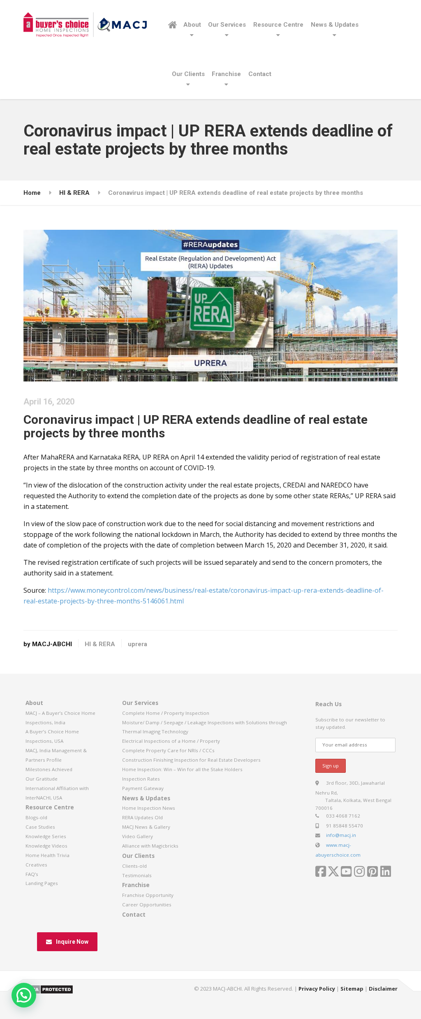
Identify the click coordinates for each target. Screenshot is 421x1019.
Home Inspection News (148, 808)
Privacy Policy (316, 988)
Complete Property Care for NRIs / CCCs (168, 750)
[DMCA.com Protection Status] (48, 988)
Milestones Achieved (48, 769)
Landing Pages (41, 883)
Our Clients (188, 74)
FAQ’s (31, 874)
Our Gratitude (41, 779)
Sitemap (351, 988)
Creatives (36, 865)
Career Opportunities (146, 904)
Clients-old (134, 866)
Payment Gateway (143, 788)
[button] (24, 995)
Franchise (226, 74)
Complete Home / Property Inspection (165, 713)
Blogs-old (36, 817)
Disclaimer (383, 988)
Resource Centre (278, 24)
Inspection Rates (141, 779)
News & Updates (335, 24)
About (192, 24)
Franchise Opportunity (147, 895)
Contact (259, 74)
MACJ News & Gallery (146, 827)
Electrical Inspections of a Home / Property (171, 741)
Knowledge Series (45, 836)
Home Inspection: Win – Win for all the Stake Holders (182, 769)
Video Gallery (137, 836)
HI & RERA (100, 644)
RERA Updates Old (142, 817)
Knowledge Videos (46, 846)
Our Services (227, 24)
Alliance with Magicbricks (150, 846)
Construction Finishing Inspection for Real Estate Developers (191, 760)
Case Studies (40, 827)
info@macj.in (341, 835)
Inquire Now (72, 941)
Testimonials (137, 875)
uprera (137, 644)
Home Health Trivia (47, 855)
